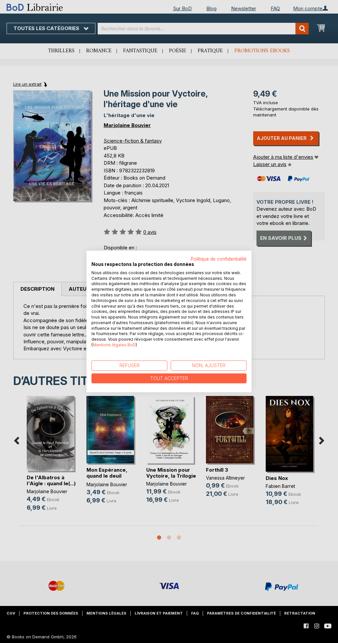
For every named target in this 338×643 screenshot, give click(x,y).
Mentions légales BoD (114, 344)
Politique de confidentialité (219, 259)
